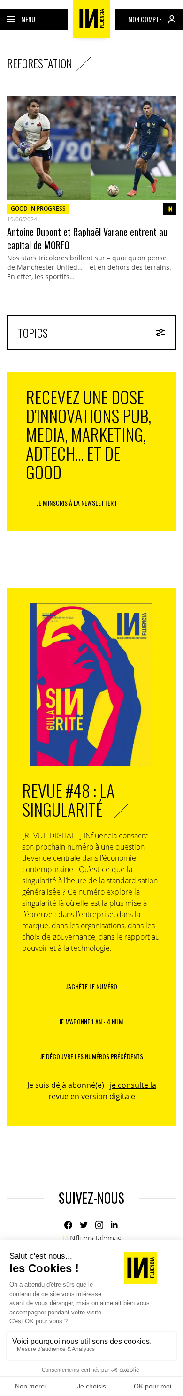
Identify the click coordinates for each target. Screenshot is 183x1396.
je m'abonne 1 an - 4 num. (91, 1021)
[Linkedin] (115, 1225)
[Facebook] (68, 1225)
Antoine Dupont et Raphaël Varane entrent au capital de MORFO (87, 238)
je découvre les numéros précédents (91, 1056)
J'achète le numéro (91, 986)
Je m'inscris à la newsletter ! (76, 503)
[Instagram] (99, 1225)
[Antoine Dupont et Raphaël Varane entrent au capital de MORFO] (91, 148)
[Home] (91, 19)
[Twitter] (84, 1225)
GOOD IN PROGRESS (38, 208)
